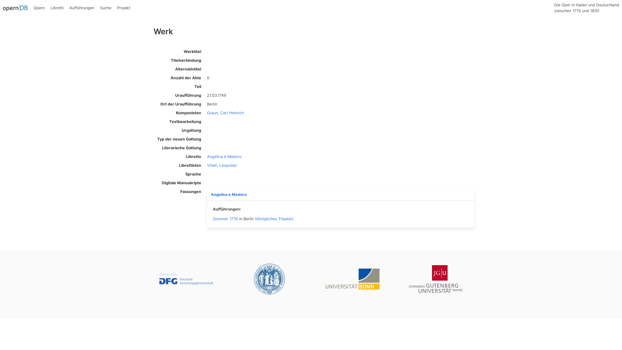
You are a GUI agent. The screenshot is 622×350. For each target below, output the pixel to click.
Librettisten (190, 165)
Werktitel (192, 51)
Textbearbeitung (185, 121)
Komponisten (188, 112)
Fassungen (190, 191)
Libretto (193, 156)
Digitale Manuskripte (181, 182)
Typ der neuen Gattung (179, 139)
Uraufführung (188, 95)
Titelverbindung (186, 60)
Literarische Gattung (181, 147)
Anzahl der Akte (186, 77)
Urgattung (191, 130)
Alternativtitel (188, 69)
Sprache (193, 174)
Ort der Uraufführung (180, 104)
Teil (197, 86)
